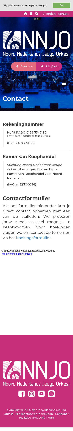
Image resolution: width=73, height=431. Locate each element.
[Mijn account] (31, 14)
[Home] (25, 14)
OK (61, 5)
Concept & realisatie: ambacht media (44, 415)
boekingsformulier (33, 238)
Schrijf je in (51, 66)
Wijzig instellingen (37, 5)
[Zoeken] (36, 14)
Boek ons (26, 66)
